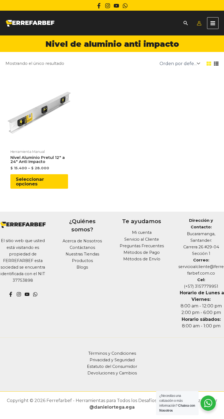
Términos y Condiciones (112, 353)
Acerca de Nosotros (82, 240)
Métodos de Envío (141, 259)
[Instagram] (107, 5)
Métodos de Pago (141, 252)
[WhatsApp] (125, 5)
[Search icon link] (185, 24)
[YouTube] (27, 294)
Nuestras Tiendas (82, 254)
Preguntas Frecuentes (142, 245)
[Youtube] (116, 5)
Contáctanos (82, 247)
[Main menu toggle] (213, 23)
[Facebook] (99, 5)
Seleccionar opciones (30, 181)
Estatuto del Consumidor (112, 366)
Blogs (82, 267)
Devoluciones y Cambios (112, 373)
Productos (82, 260)
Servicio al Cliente (141, 239)
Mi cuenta (142, 232)
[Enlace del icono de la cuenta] (199, 23)
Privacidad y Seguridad (112, 359)
